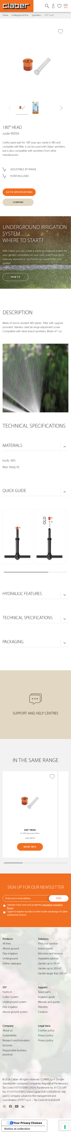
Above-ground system (15, 1011)
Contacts (43, 1011)
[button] (61, 108)
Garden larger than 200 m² (52, 973)
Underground (10, 958)
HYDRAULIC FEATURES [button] (22, 593)
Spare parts (44, 992)
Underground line (20, 15)
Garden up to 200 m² (49, 968)
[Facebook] (10, 1106)
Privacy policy (45, 1035)
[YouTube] (16, 1106)
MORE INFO (30, 846)
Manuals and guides (49, 1002)
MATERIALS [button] (12, 445)
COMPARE (18, 202)
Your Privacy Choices (27, 1123)
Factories (7, 1045)
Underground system (14, 1002)
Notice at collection (17, 1128)
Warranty (43, 1006)
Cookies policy (46, 1030)
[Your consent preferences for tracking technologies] (65, 1127)
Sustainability (10, 1035)
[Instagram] (4, 1106)
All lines (7, 943)
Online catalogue (12, 963)
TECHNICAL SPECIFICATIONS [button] (27, 617)
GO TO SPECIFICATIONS (19, 192)
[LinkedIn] (23, 1106)
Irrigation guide (46, 997)
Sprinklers (36, 15)
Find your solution (48, 943)
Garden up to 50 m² (49, 963)
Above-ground (11, 948)
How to (15, 277)
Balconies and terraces (50, 953)
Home (5, 15)
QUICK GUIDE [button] (14, 490)
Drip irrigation (10, 953)
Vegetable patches (48, 958)
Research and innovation (16, 1040)
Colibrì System (10, 997)
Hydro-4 (7, 992)
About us (8, 1030)
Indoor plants (45, 948)
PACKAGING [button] (13, 641)
